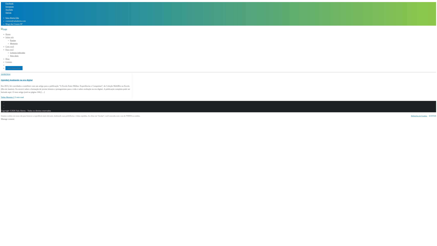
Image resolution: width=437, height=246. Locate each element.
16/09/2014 (5, 74)
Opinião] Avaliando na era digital (17, 80)
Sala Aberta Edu (12, 18)
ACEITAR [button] (432, 116)
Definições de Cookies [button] (419, 116)
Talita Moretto (7, 97)
